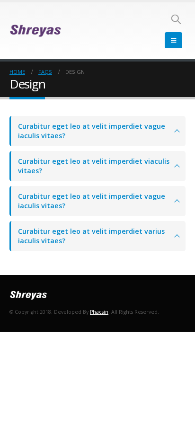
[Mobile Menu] (173, 40)
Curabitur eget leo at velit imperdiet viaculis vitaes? (93, 166)
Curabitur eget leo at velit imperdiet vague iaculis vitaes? (91, 131)
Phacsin (99, 312)
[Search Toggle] (176, 18)
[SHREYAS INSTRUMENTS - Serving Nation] (35, 30)
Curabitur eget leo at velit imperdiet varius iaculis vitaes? (91, 236)
